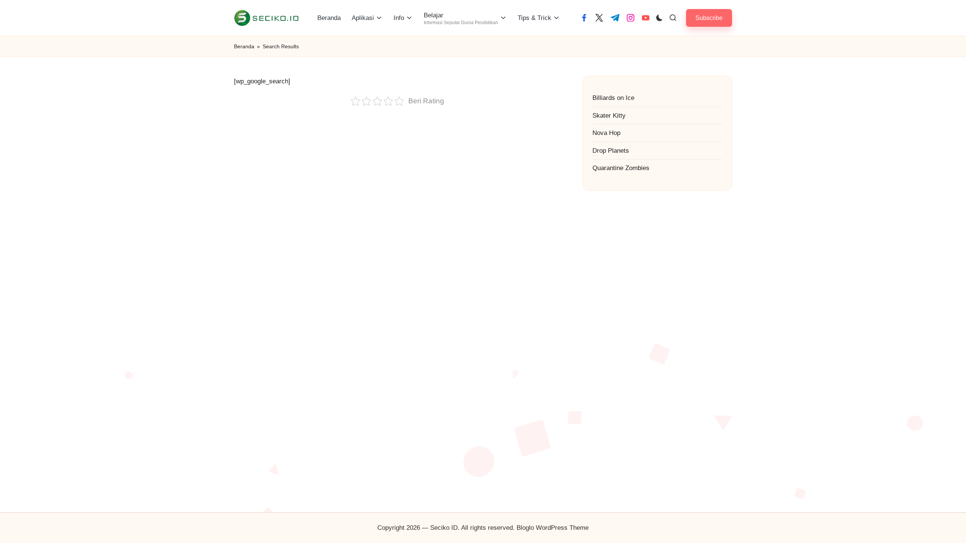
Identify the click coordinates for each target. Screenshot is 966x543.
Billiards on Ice (613, 97)
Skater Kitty (609, 115)
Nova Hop (606, 133)
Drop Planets (610, 150)
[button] (709, 18)
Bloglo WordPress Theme (553, 527)
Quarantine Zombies (620, 168)
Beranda (244, 46)
